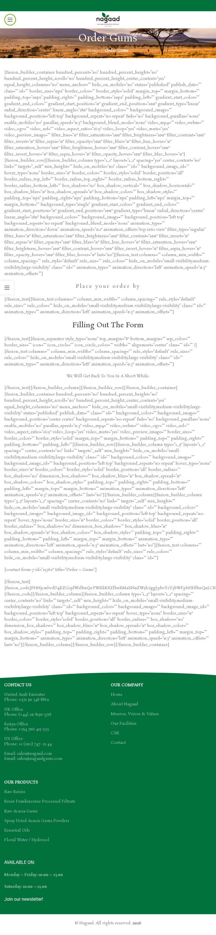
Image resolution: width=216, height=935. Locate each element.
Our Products (21, 782)
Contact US (18, 685)
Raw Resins (14, 792)
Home (93, 50)
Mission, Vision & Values (135, 714)
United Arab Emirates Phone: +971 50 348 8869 (26, 697)
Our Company (127, 685)
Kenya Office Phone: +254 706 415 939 (26, 726)
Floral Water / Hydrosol (26, 840)
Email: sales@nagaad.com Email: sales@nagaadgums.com (33, 756)
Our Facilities (123, 723)
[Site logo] (108, 19)
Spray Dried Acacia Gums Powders (36, 821)
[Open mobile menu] (10, 19)
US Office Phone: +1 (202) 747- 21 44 (28, 741)
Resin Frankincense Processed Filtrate (39, 801)
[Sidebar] (7, 288)
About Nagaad (124, 704)
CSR (115, 733)
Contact (118, 743)
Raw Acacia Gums (21, 811)
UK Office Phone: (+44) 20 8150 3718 (27, 712)
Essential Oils (17, 830)
